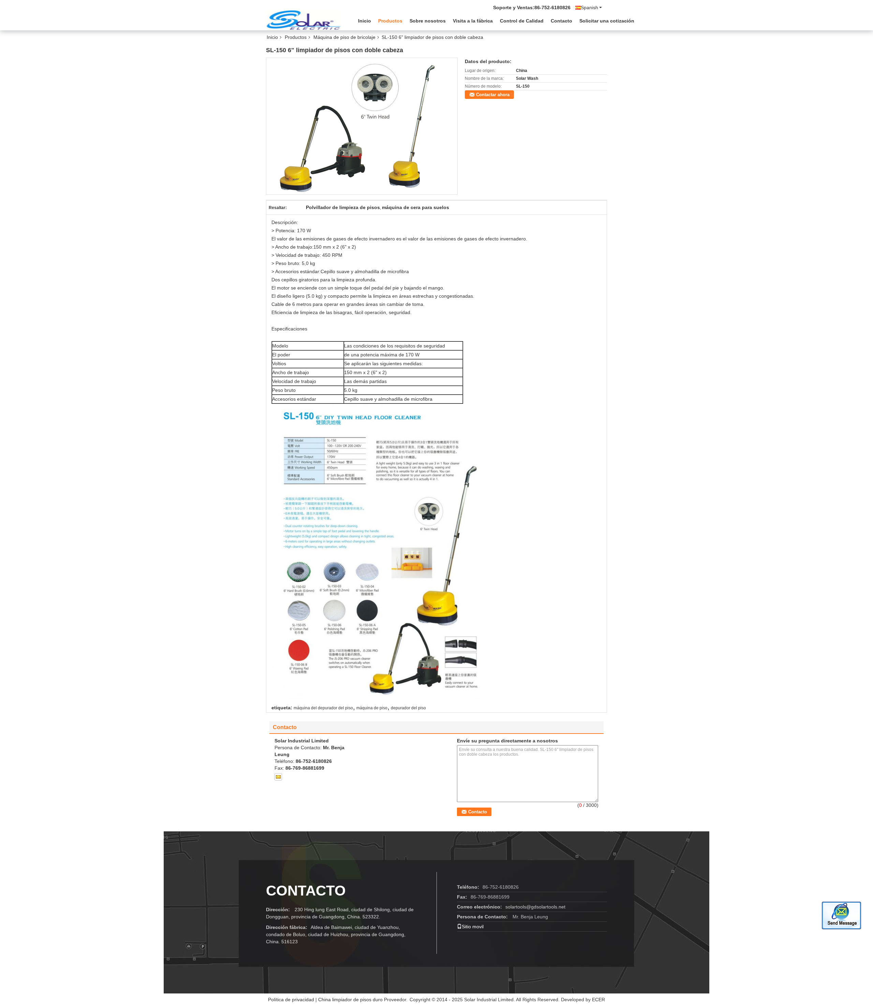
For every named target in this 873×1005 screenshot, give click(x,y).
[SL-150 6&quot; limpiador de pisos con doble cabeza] (362, 126)
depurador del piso (408, 708)
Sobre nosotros (428, 21)
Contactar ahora (492, 94)
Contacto (561, 21)
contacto (306, 891)
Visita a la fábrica (473, 21)
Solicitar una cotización (606, 21)
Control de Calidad (522, 21)
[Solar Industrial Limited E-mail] (278, 777)
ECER (598, 999)
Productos (390, 21)
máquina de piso (371, 708)
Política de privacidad (291, 999)
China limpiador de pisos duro (350, 999)
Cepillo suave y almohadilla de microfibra (365, 271)
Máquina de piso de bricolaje (344, 37)
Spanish (589, 7)
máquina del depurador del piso (323, 708)
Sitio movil (473, 926)
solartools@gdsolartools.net (535, 907)
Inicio (364, 21)
